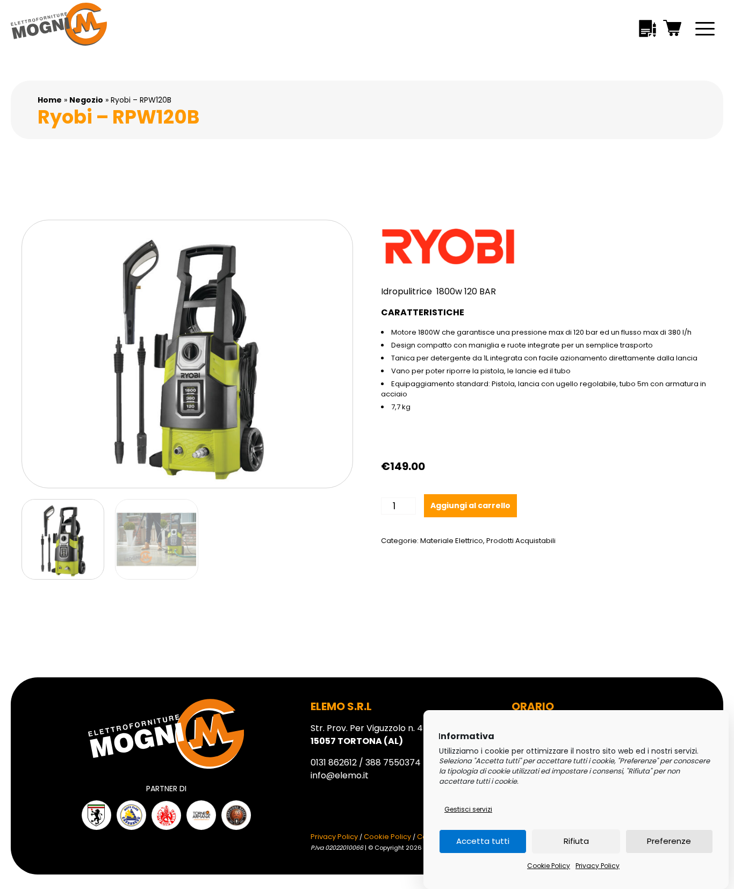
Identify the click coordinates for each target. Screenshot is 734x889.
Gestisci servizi (468, 809)
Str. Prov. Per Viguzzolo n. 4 (367, 734)
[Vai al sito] (96, 815)
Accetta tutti (482, 841)
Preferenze (669, 841)
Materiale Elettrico (451, 541)
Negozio (86, 100)
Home (50, 100)
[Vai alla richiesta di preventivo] (647, 30)
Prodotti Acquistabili (521, 541)
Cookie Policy (548, 865)
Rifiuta (576, 841)
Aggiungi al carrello (470, 505)
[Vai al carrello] (672, 30)
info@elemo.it (340, 775)
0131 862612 (334, 762)
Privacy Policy (597, 865)
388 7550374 (393, 762)
